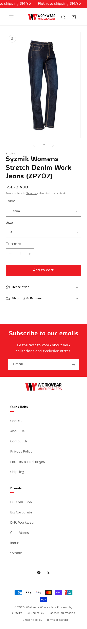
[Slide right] (53, 145)
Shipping (31, 193)
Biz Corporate (21, 512)
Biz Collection (21, 502)
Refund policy (35, 613)
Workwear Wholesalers (41, 607)
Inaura (15, 543)
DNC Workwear (22, 522)
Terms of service (58, 620)
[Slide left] (34, 145)
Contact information (62, 613)
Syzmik (16, 553)
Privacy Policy (21, 451)
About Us (17, 431)
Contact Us (19, 441)
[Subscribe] (73, 364)
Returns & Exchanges (27, 462)
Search (16, 421)
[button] (11, 17)
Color (10, 201)
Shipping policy (32, 620)
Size (9, 222)
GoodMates (19, 533)
